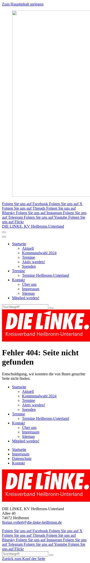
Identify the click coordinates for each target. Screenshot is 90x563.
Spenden (29, 266)
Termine (28, 257)
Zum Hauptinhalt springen (23, 4)
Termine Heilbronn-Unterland (45, 275)
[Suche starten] (51, 308)
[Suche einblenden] (4, 232)
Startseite (19, 244)
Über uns (29, 284)
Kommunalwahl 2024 (39, 253)
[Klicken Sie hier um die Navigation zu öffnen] (4, 236)
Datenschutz (22, 458)
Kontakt (18, 280)
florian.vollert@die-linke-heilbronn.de (32, 522)
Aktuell (28, 248)
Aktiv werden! (33, 262)
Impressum (30, 289)
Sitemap (28, 293)
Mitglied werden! (25, 298)
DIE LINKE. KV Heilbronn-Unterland (33, 226)
